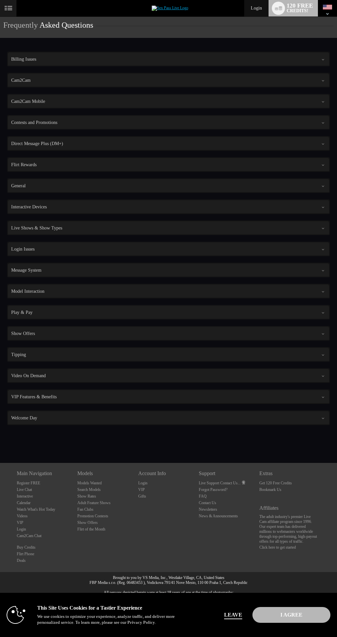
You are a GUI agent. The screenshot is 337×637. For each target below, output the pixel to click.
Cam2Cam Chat (29, 535)
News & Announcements (218, 516)
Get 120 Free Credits (275, 483)
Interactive (25, 496)
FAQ (203, 496)
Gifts (142, 496)
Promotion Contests (92, 516)
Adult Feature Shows (94, 503)
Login (256, 8)
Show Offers (87, 522)
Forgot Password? (213, 489)
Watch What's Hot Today (36, 509)
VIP (20, 522)
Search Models (89, 489)
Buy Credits (26, 547)
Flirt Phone (25, 554)
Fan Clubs (85, 509)
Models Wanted (89, 483)
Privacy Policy (141, 622)
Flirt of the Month (91, 529)
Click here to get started (277, 547)
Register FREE (28, 483)
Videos (22, 516)
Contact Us (207, 503)
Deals (21, 560)
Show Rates (86, 496)
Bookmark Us (270, 489)
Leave (233, 615)
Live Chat (24, 489)
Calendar (24, 503)
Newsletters (208, 509)
